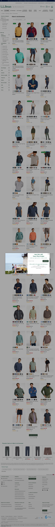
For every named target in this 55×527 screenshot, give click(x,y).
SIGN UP (45, 261)
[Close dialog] (48, 254)
